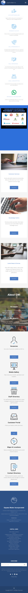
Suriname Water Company (14, 546)
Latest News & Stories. (14, 263)
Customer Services (14, 174)
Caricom (14, 533)
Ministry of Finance (14, 543)
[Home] (3, 2)
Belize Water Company (14, 531)
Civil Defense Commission (14, 537)
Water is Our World (14, 547)
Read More (14, 187)
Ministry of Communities (14, 542)
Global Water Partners (14, 539)
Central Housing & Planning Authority (14, 535)
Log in (14, 433)
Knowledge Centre (14, 218)
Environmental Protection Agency (14, 538)
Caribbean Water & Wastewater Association (14, 534)
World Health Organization (14, 549)
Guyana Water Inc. (11, 2)
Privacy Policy (14, 576)
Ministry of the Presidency (14, 545)
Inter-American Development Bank (14, 541)
